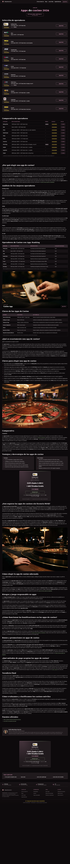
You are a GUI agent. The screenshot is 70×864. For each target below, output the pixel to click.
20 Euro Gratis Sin (40, 1)
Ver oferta (63, 124)
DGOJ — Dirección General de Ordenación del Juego (12, 719)
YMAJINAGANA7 (28, 802)
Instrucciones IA (60, 795)
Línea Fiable (51, 1)
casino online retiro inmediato (58, 776)
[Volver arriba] (67, 861)
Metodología (35, 791)
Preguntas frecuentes (61, 791)
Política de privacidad (49, 793)
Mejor (46, 1)
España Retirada (58, 1)
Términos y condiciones (50, 795)
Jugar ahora (65, 1)
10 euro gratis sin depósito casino (11, 776)
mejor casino (54, 669)
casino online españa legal (41, 776)
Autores (34, 793)
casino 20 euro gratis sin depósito (47, 182)
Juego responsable (36, 795)
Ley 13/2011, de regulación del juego (10, 721)
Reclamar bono (35, 492)
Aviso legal (47, 791)
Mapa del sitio (60, 793)
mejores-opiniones (41, 437)
